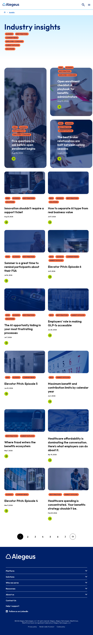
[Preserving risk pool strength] (50, 519)
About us (10, 595)
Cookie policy (61, 627)
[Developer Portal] (6, 222)
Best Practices (21, 34)
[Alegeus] (10, 5)
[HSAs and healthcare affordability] (50, 460)
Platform (10, 571)
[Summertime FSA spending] (6, 281)
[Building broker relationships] (59, 159)
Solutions (10, 49)
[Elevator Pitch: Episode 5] (6, 394)
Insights (12, 12)
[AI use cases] (50, 222)
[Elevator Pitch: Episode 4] (6, 511)
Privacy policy (32, 627)
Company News (12, 38)
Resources (10, 589)
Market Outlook (12, 45)
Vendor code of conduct (46, 627)
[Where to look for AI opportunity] (6, 343)
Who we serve (12, 583)
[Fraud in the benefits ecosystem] (6, 456)
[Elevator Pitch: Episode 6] (50, 277)
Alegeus (9, 34)
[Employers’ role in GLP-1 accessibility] (50, 335)
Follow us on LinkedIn (18, 611)
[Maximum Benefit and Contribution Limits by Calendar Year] (50, 401)
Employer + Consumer (14, 41)
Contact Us (11, 600)
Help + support (12, 606)
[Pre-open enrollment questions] (14, 159)
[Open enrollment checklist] (59, 107)
